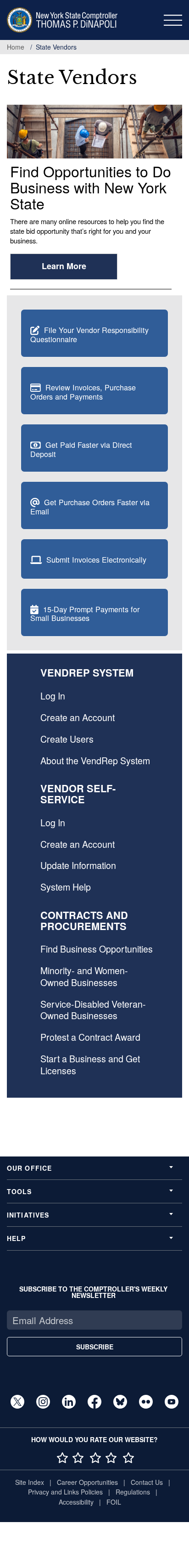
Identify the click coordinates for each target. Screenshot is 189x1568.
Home (15, 46)
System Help (65, 886)
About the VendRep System (95, 760)
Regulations (133, 1491)
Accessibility (76, 1501)
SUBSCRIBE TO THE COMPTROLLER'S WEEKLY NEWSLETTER (93, 1292)
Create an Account (77, 717)
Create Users (67, 739)
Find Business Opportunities (96, 948)
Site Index (29, 1482)
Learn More (64, 266)
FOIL (113, 1501)
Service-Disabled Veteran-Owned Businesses (93, 1010)
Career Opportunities (87, 1482)
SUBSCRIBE (94, 1346)
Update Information (78, 865)
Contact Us (147, 1482)
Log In (52, 695)
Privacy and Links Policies (65, 1491)
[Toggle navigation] (173, 20)
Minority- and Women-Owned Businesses (84, 976)
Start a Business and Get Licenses (90, 1064)
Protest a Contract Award (90, 1037)
